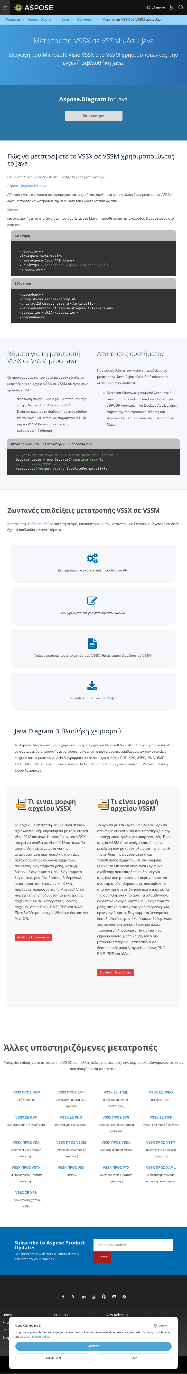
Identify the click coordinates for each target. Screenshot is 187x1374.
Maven (12, 210)
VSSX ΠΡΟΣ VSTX (26, 1167)
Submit (102, 1257)
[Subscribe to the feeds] (125, 1297)
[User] (171, 7)
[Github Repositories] (114, 1297)
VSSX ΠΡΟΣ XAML (161, 1167)
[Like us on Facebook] (63, 1297)
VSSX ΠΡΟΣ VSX (71, 1167)
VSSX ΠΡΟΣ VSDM (71, 1142)
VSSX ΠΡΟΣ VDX (26, 1142)
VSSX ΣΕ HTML (116, 1092)
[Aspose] (34, 7)
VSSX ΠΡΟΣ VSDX (116, 1142)
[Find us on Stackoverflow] (94, 1297)
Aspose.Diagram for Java (26, 186)
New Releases (117, 1314)
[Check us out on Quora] (104, 1297)
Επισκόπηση (93, 116)
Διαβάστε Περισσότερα (33, 937)
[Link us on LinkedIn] (84, 1297)
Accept (93, 1346)
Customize (54, 1357)
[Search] (181, 7)
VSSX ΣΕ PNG (71, 1117)
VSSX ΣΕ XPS (26, 1193)
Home (7, 1314)
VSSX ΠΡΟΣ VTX (116, 1167)
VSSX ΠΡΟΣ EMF (71, 1092)
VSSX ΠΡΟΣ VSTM (161, 1142)
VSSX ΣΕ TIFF (161, 1117)
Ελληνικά (157, 7)
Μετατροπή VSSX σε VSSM (30, 524)
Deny (133, 1357)
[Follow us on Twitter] (73, 1297)
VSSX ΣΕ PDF (26, 1117)
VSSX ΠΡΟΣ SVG (116, 1117)
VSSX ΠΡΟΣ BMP (26, 1092)
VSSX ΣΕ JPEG (161, 1092)
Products (61, 1314)
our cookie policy (38, 1336)
